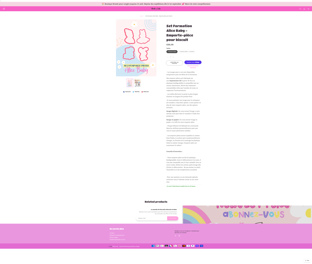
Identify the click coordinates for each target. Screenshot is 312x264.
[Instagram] (179, 235)
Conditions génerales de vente (117, 240)
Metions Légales (114, 237)
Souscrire (172, 218)
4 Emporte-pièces (172, 52)
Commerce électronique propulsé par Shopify (129, 246)
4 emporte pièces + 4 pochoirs (186, 52)
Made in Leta (115, 246)
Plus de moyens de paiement (192, 67)
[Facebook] (175, 235)
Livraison (112, 233)
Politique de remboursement (117, 235)
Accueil (141, 16)
